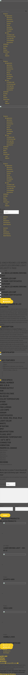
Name (2, 506)
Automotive (9, 19)
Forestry (9, 23)
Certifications (6, 222)
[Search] (26, 11)
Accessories (10, 42)
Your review (3, 487)
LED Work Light (10, 34)
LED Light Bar (10, 38)
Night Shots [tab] (3, 452)
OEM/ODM (5, 44)
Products (5, 13)
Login (6, 54)
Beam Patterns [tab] (3, 450)
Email (17, 506)
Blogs (2, 658)
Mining (8, 25)
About (4, 48)
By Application (8, 15)
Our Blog (5, 46)
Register (7, 55)
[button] (14, 59)
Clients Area (6, 52)
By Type (7, 33)
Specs (4, 218)
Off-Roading (10, 29)
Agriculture (9, 17)
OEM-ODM (3, 656)
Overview (5, 216)
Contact (5, 50)
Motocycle (9, 27)
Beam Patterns (7, 224)
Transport (9, 31)
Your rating (3, 484)
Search (1, 212)
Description (6, 220)
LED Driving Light (11, 36)
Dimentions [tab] (3, 454)
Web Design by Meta (8, 674)
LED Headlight (10, 40)
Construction (10, 21)
